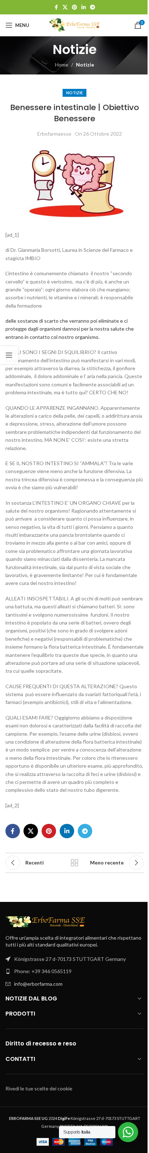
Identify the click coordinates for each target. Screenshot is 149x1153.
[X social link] (65, 7)
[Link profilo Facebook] (56, 7)
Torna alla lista (74, 862)
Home (61, 65)
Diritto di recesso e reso (40, 1043)
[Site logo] (74, 25)
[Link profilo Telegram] (92, 7)
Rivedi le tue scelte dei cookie (38, 1088)
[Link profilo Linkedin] (83, 7)
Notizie (85, 65)
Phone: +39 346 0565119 (43, 971)
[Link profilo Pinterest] (74, 7)
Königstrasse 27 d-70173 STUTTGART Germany (70, 959)
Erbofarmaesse (54, 134)
